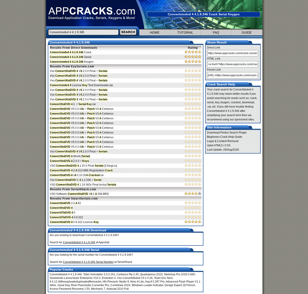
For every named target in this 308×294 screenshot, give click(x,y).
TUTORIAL (185, 32)
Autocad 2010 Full (117, 288)
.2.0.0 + (69, 161)
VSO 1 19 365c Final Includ (83, 184)
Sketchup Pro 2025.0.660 (179, 274)
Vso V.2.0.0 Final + (79, 71)
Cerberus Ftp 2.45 (128, 274)
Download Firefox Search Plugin (227, 132)
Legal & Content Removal (223, 141)
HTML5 (218, 145)
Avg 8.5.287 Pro (155, 281)
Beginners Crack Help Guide (224, 136)
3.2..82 (65, 203)
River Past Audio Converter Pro (90, 285)
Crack (70, 52)
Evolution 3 (109, 278)
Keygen (72, 61)
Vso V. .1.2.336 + (75, 179)
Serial (70, 57)
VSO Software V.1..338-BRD (79, 193)
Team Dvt (159, 278)
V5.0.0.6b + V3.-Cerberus (81, 108)
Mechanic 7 (98, 288)
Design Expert (173, 285)
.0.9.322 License (74, 222)
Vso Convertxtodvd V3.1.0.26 (135, 278)
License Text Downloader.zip (81, 85)
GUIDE (247, 32)
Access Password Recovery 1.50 (70, 288)
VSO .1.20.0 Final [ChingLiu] (83, 165)
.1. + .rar (73, 104)
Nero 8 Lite (137, 281)
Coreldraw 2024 (120, 285)
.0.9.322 (66, 217)
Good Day (63, 285)
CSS (227, 145)
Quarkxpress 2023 (151, 274)
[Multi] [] (70, 156)
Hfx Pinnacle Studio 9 (116, 281)
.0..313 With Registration (81, 170)
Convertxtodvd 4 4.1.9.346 (66, 274)
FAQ (216, 32)
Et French (189, 285)
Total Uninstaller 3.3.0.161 (99, 274)
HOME (154, 32)
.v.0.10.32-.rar (77, 175)
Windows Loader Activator (147, 285)
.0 (62, 212)
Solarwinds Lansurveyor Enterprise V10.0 (75, 278)
